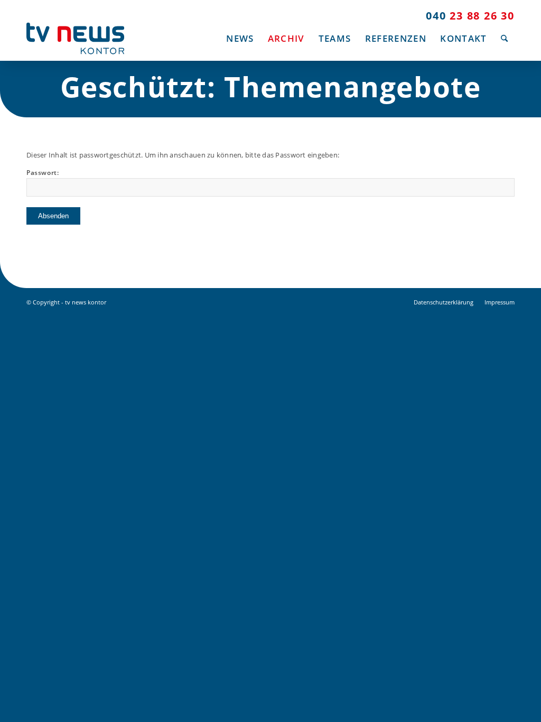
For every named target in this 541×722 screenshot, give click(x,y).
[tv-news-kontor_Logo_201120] (75, 38)
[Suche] (504, 38)
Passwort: (42, 172)
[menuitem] (239, 38)
